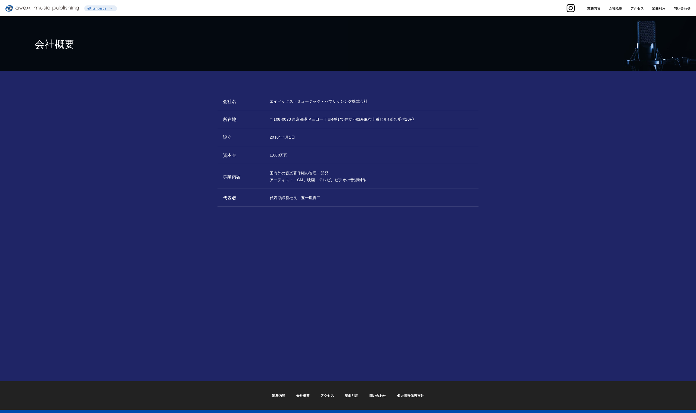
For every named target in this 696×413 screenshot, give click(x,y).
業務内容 (594, 8)
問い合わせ (682, 8)
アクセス (637, 8)
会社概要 (615, 8)
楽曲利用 (659, 8)
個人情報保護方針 (410, 395)
